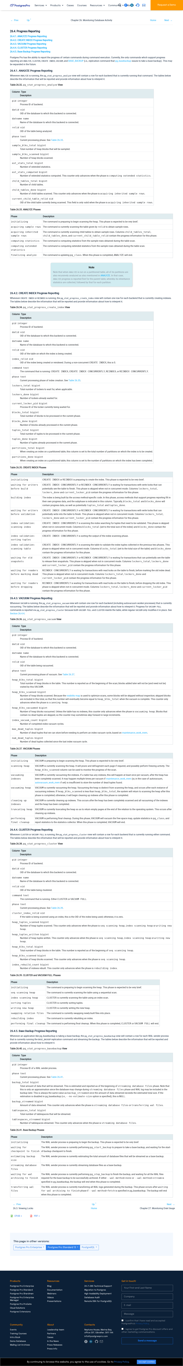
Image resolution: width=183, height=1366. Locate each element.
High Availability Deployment (98, 1294)
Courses (82, 5)
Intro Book (15, 1337)
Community (115, 5)
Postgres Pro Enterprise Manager (22, 1299)
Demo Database (18, 1341)
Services (40, 5)
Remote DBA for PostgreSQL (98, 1301)
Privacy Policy (142, 1324)
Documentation (54, 1290)
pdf (36, 1216)
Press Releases (54, 1345)
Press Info (52, 1349)
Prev (16, 20)
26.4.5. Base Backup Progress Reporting (30, 51)
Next (166, 20)
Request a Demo (167, 5)
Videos (50, 1298)
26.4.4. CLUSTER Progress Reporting (28, 47)
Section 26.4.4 (17, 613)
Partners (51, 1334)
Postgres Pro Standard (21, 1290)
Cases (70, 5)
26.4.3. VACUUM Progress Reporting (28, 44)
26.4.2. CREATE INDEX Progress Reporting (31, 40)
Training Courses (18, 1334)
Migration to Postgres (95, 1290)
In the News (53, 1341)
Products (55, 5)
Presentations (54, 1301)
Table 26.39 (57, 908)
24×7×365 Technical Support (98, 1286)
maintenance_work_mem (134, 732)
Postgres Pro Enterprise (28, 1247)
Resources (96, 5)
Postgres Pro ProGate (21, 1304)
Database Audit (92, 1298)
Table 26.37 (68, 674)
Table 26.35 (74, 380)
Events (13, 1330)
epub (17, 1216)
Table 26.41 (57, 1077)
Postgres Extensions (20, 1312)
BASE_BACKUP (75, 61)
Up (28, 20)
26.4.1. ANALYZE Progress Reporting (28, 36)
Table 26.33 (57, 140)
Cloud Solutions (17, 1308)
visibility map (73, 695)
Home (153, 20)
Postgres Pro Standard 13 (62, 1247)
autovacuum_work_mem (47, 782)
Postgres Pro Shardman (22, 1294)
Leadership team (55, 1330)
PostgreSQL (88, 1247)
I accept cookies (146, 1362)
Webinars (51, 1294)
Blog (49, 1286)
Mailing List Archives (20, 1345)
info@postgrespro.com (96, 1336)
